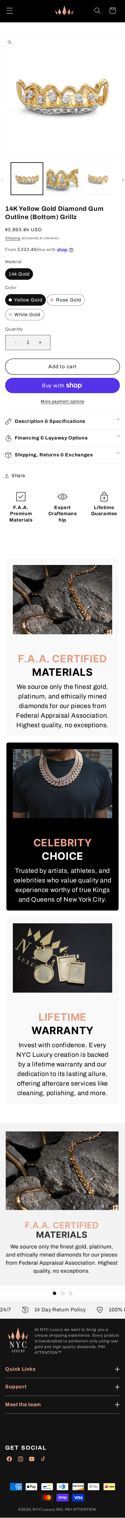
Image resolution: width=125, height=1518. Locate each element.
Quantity (14, 329)
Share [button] (18, 475)
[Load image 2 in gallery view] (62, 179)
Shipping (12, 238)
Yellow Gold (27, 299)
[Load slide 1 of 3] (54, 1293)
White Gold (27, 314)
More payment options (62, 401)
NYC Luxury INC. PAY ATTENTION (64, 1509)
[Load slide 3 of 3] (71, 1293)
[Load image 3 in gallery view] (98, 179)
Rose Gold (68, 299)
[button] (9, 10)
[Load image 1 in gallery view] (27, 179)
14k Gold (19, 274)
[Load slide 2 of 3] (62, 1293)
